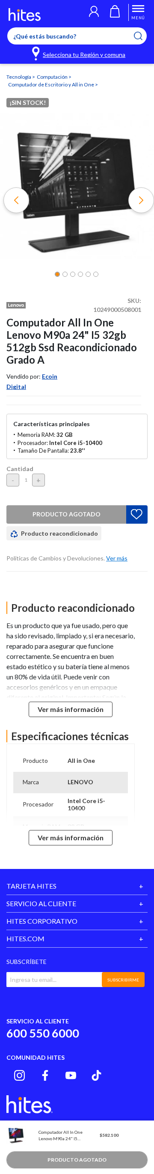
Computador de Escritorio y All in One (51, 84)
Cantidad (19, 468)
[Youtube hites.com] (70, 1075)
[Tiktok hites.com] (96, 1075)
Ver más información (71, 709)
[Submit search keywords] (143, 35)
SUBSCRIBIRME (123, 979)
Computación (52, 77)
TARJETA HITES (31, 886)
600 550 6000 (42, 1033)
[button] (94, 12)
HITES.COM (25, 938)
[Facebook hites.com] (45, 1075)
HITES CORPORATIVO (41, 921)
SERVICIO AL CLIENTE (41, 903)
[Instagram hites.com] (19, 1075)
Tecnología (19, 77)
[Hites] (25, 14)
